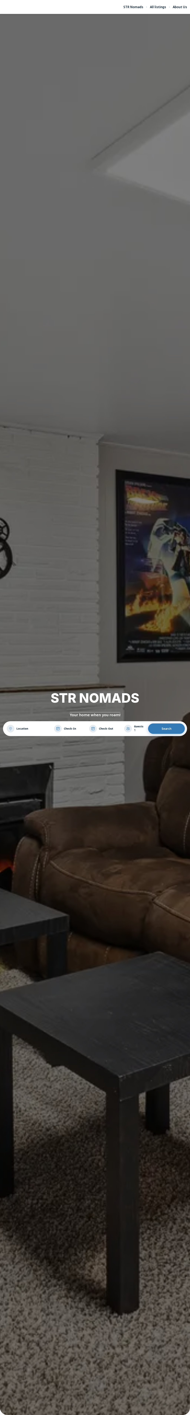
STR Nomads (133, 7)
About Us (180, 7)
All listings (158, 7)
